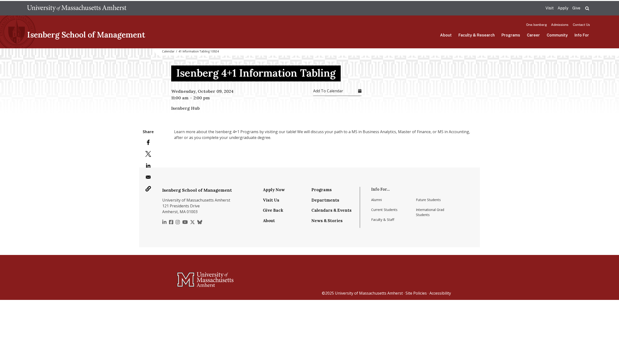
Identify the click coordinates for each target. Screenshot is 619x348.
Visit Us (271, 200)
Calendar (168, 51)
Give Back (273, 210)
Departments (325, 200)
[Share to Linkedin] (148, 165)
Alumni (376, 199)
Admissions (559, 25)
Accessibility (440, 293)
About (446, 35)
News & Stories (327, 220)
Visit (549, 8)
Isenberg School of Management (86, 35)
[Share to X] (148, 154)
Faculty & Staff (382, 219)
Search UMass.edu (587, 8)
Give (576, 8)
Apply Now (274, 189)
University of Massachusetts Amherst (369, 293)
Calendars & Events (331, 210)
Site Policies (416, 293)
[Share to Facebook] (148, 142)
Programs (510, 35)
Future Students (428, 199)
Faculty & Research (476, 35)
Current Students (384, 209)
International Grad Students (430, 212)
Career (533, 35)
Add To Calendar (328, 91)
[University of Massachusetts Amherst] (186, 277)
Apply (563, 8)
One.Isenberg (536, 25)
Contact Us (581, 25)
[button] (148, 189)
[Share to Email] (148, 177)
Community (557, 35)
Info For (582, 35)
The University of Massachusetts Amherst (76, 8)
